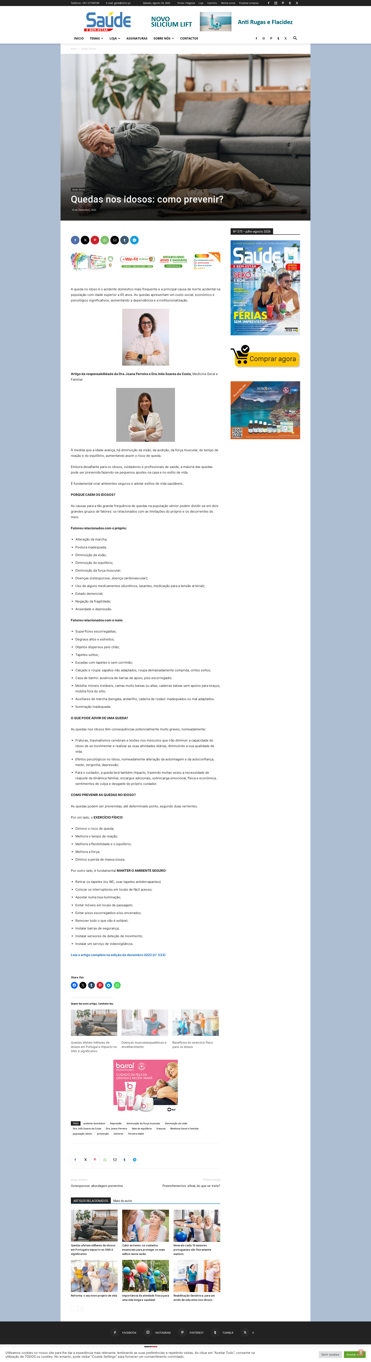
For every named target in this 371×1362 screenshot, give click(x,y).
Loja (201, 3)
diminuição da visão (176, 1123)
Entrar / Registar (186, 3)
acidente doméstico (94, 1123)
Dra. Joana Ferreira (116, 1128)
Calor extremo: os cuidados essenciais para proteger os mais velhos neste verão (143, 1250)
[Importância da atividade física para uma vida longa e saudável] (145, 1276)
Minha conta (228, 3)
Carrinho (212, 3)
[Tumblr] (290, 3)
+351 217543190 (90, 3)
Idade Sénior (78, 189)
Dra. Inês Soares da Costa (87, 1128)
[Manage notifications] (360, 1352)
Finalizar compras (248, 3)
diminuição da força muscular (143, 1123)
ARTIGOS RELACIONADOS (90, 1201)
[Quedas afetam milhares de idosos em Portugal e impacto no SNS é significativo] (94, 1022)
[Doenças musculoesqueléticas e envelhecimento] (145, 1022)
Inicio (79, 38)
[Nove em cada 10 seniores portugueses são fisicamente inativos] (196, 1226)
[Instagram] (275, 3)
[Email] (114, 240)
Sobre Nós (162, 38)
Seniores (118, 1133)
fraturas (161, 1128)
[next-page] (80, 1308)
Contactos (189, 38)
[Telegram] (134, 240)
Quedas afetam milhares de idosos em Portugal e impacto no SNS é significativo (94, 1047)
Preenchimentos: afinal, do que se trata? (191, 1186)
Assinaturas (136, 38)
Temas (95, 38)
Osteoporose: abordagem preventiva (97, 1186)
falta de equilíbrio (142, 1128)
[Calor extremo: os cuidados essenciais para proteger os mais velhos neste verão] (145, 1226)
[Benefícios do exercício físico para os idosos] (195, 1022)
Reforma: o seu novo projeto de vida (94, 1295)
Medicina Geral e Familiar (184, 1128)
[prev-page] (73, 1308)
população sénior (82, 1133)
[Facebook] (268, 3)
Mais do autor (122, 1201)
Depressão (116, 1123)
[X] (297, 3)
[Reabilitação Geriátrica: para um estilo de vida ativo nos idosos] (196, 1276)
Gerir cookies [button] (330, 1354)
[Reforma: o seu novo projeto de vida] (94, 1276)
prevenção (103, 1133)
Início (74, 48)
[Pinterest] (283, 3)
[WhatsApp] (104, 240)
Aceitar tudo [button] (355, 1354)
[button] (295, 39)
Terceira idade (136, 1133)
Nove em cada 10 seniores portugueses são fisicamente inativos (192, 1250)
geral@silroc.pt (122, 3)
